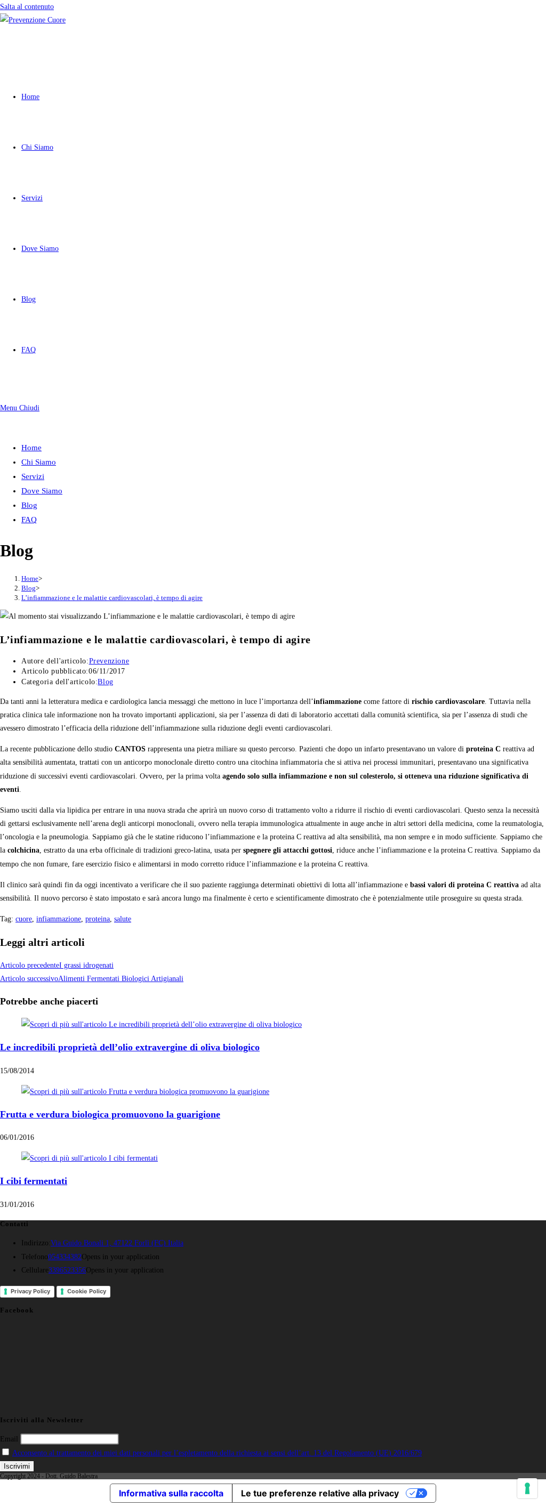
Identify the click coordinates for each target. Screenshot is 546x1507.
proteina (97, 919)
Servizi (32, 476)
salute (122, 919)
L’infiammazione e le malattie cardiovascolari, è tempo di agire (112, 598)
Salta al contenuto (27, 7)
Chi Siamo (38, 462)
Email (9, 1439)
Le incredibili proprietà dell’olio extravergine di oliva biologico (130, 1047)
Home (31, 447)
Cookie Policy (86, 1291)
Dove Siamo (41, 491)
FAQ (29, 519)
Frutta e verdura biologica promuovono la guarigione (110, 1114)
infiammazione (58, 919)
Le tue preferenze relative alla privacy (320, 1493)
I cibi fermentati (33, 1181)
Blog (29, 505)
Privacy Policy (30, 1291)
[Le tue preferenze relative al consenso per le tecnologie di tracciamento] (527, 1488)
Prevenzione (109, 661)
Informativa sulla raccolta (171, 1493)
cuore (23, 919)
